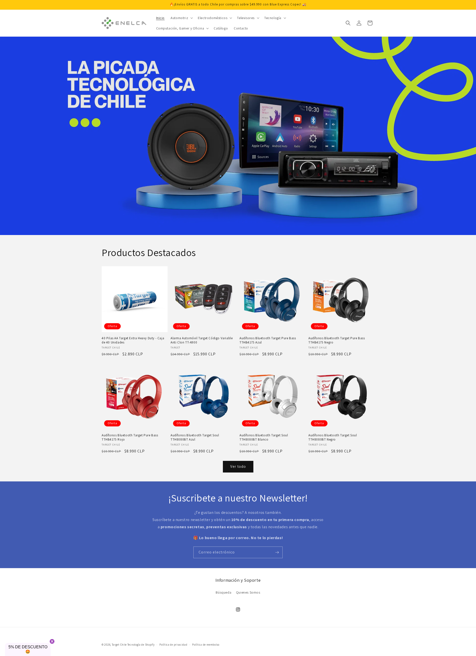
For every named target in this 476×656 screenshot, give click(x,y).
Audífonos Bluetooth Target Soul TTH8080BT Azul (195, 437)
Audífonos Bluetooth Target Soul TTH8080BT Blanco (263, 437)
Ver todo (238, 466)
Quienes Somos (248, 592)
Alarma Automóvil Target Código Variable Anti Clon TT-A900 (202, 340)
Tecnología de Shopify (141, 644)
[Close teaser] (52, 641)
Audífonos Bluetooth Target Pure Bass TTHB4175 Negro (336, 340)
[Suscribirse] (276, 552)
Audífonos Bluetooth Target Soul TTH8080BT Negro (332, 437)
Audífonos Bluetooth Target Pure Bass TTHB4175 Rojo (130, 437)
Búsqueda (223, 592)
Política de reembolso (205, 644)
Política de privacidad (173, 644)
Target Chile (119, 644)
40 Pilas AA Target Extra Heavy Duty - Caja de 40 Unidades (133, 340)
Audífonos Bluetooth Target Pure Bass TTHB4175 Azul (267, 340)
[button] (181, 18)
